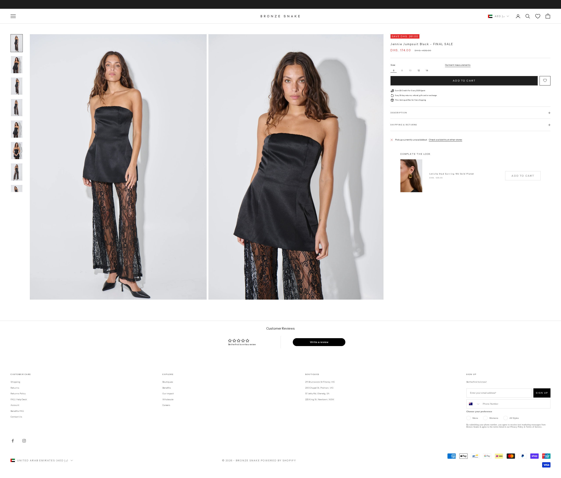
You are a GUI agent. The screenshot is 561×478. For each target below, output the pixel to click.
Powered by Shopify (278, 460)
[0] (538, 16)
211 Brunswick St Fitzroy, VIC (320, 381)
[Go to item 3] (17, 86)
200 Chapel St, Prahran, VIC (319, 387)
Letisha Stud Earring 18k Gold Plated (451, 174)
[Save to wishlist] (545, 80)
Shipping (15, 381)
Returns (15, 387)
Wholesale (167, 399)
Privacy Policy (516, 427)
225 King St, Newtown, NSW (319, 399)
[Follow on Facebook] (13, 441)
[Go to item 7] (17, 172)
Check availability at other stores (445, 139)
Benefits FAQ (17, 411)
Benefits (166, 387)
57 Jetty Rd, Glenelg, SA (317, 393)
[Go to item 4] (17, 108)
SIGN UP (542, 393)
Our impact (168, 393)
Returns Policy (18, 393)
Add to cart (464, 80)
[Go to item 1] (17, 43)
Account (15, 405)
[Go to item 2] (17, 65)
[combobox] (474, 404)
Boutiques (167, 381)
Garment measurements (457, 65)
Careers (166, 405)
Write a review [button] (319, 342)
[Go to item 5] (17, 129)
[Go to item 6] (17, 151)
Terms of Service (533, 427)
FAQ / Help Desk (19, 399)
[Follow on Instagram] (24, 441)
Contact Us (16, 416)
